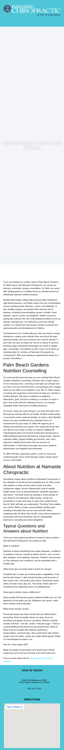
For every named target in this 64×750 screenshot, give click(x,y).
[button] (32, 19)
